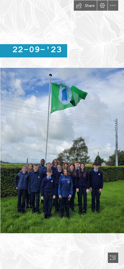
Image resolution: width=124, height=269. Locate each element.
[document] (62, 134)
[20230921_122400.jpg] (62, 150)
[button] (85, 5)
